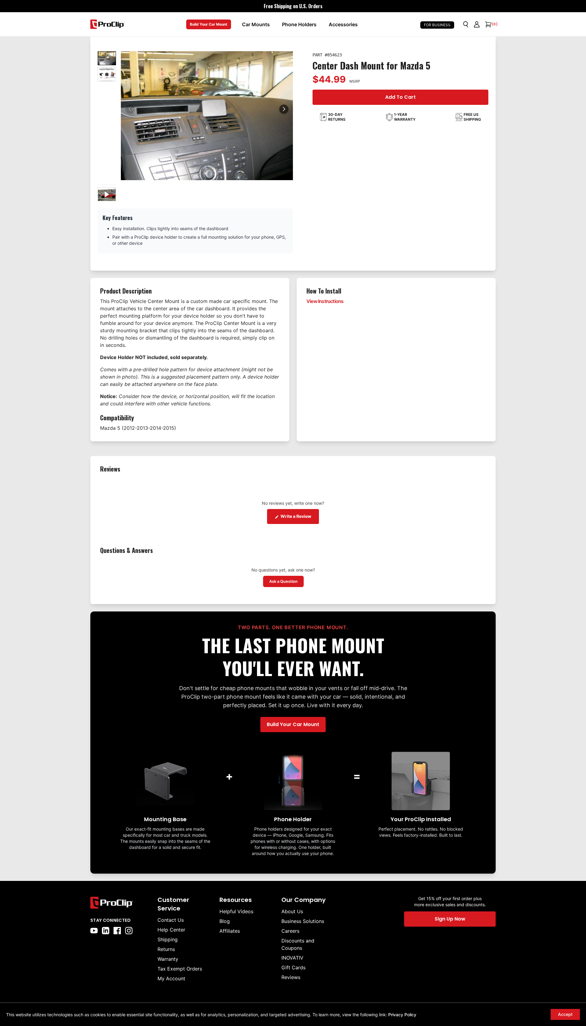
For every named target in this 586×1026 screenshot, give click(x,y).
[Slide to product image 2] (107, 75)
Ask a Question (286, 581)
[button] (283, 109)
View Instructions (324, 301)
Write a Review (299, 516)
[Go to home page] (120, 903)
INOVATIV (292, 958)
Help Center (171, 930)
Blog (224, 921)
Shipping (167, 939)
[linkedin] (105, 930)
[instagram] (128, 930)
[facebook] (117, 930)
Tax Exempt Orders (179, 969)
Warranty (167, 959)
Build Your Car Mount (208, 24)
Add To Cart (400, 97)
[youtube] (94, 930)
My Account (171, 978)
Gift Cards (293, 967)
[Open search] (466, 24)
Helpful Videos (236, 911)
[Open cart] (488, 24)
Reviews (290, 977)
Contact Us (170, 920)
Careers (290, 931)
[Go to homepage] (107, 24)
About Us (292, 911)
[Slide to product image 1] (107, 58)
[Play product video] (107, 194)
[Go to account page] (477, 24)
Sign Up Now (450, 918)
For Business (437, 25)
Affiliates (229, 931)
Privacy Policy (402, 1014)
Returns (166, 949)
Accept (565, 1014)
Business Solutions (302, 921)
